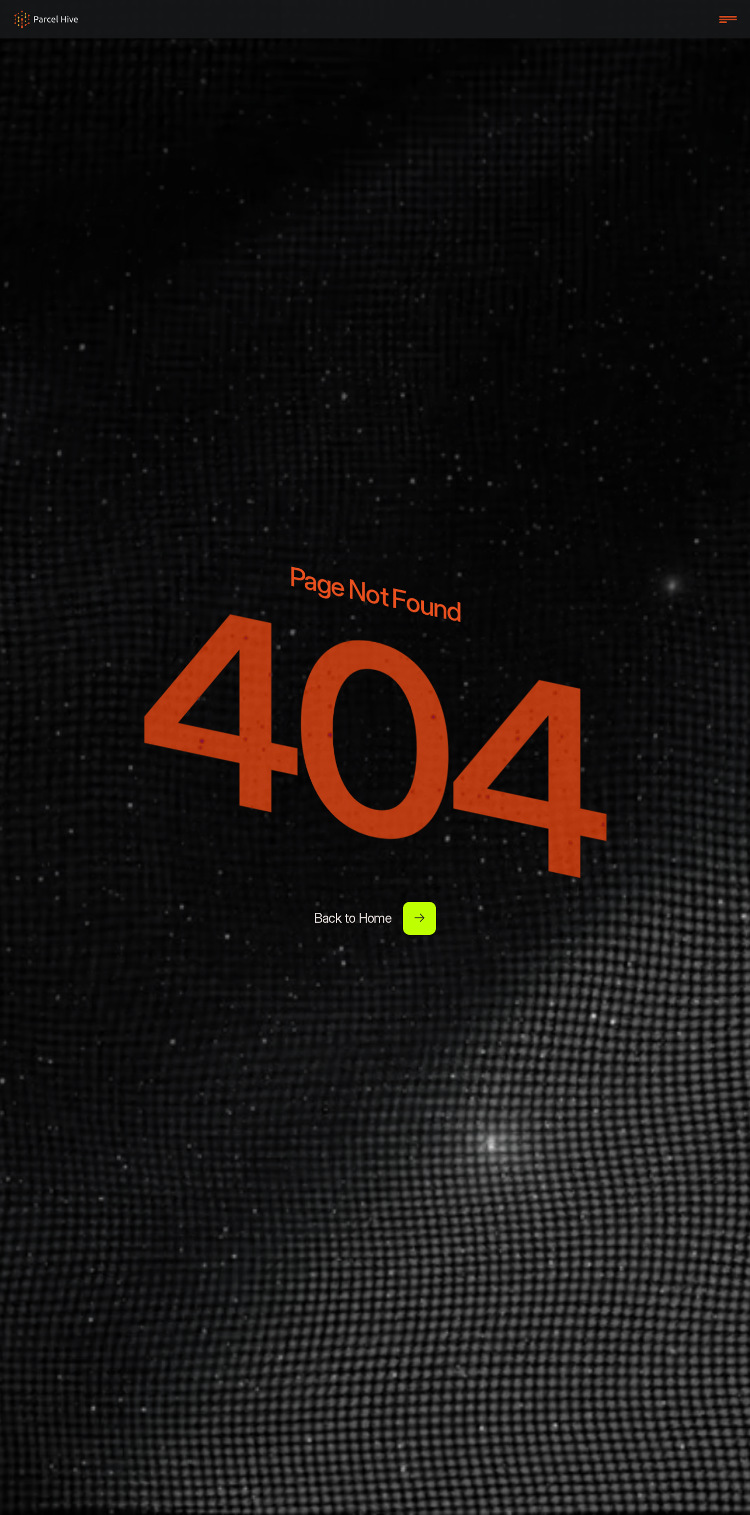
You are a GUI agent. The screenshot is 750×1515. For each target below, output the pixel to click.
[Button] (419, 918)
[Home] (46, 19)
